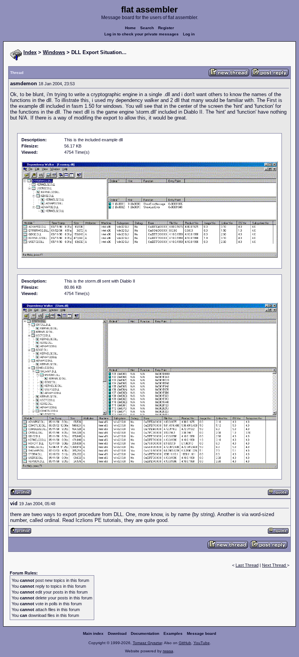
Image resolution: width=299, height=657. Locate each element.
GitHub (185, 643)
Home (130, 28)
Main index (93, 633)
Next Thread (274, 565)
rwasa (168, 651)
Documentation (145, 633)
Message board (201, 633)
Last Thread (247, 565)
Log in (189, 34)
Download (117, 633)
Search (147, 28)
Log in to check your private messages (141, 34)
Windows (54, 52)
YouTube (201, 643)
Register (166, 28)
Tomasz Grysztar (147, 643)
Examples (173, 633)
